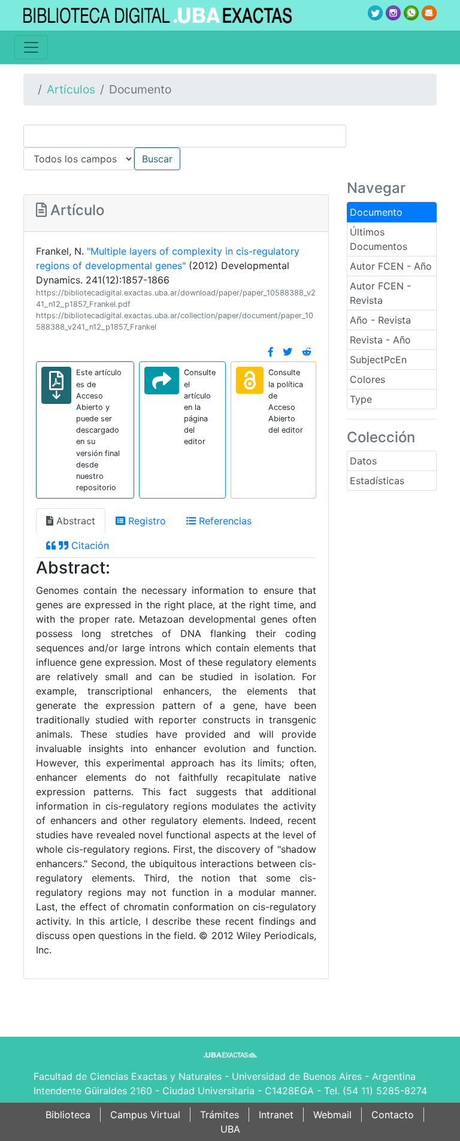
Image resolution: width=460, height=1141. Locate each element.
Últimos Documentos (378, 239)
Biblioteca (68, 1115)
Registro (145, 521)
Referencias (224, 521)
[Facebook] (271, 351)
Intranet (276, 1115)
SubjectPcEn (378, 360)
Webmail (332, 1115)
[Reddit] (306, 351)
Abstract (74, 521)
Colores (367, 379)
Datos (363, 461)
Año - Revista (380, 320)
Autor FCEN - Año (391, 266)
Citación (88, 545)
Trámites (219, 1115)
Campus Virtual (145, 1115)
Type (361, 399)
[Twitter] (287, 351)
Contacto (392, 1115)
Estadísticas (377, 481)
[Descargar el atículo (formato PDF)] (56, 385)
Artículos (71, 89)
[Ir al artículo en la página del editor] (161, 380)
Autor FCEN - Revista (380, 293)
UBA (230, 1129)
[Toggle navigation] (31, 47)
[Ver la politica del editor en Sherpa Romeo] (250, 380)
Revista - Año (380, 340)
